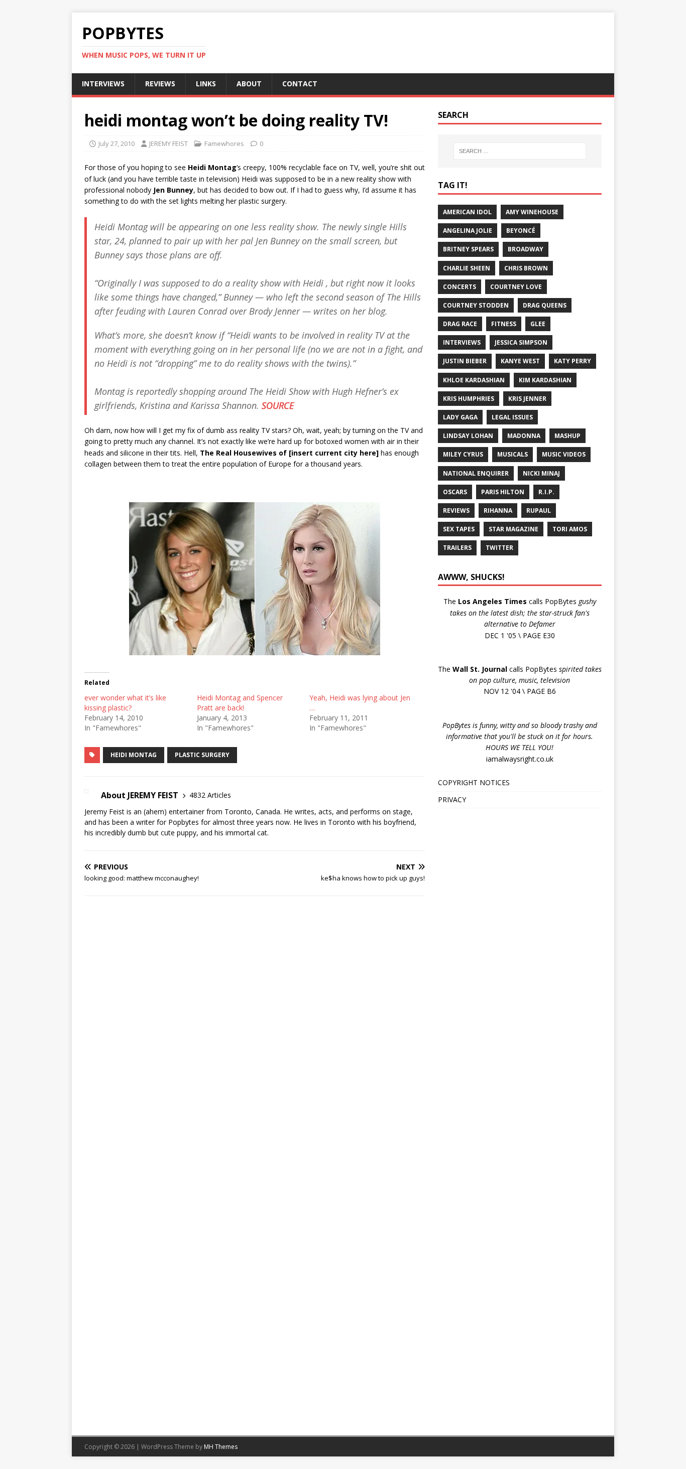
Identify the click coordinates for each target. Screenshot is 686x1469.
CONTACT (299, 83)
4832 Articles (210, 795)
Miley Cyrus (463, 454)
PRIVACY (452, 799)
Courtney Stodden (476, 305)
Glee (537, 324)
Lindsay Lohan (468, 435)
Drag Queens (544, 305)
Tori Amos (569, 529)
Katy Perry (572, 361)
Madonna (523, 435)
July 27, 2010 (116, 143)
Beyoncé (520, 230)
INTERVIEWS (103, 83)
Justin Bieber (465, 361)
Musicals (512, 454)
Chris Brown (526, 268)
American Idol (467, 212)
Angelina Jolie (467, 230)
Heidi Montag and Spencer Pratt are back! (240, 702)
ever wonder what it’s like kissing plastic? (125, 702)
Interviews (462, 342)
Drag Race (460, 324)
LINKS (206, 83)
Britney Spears (468, 249)
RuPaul (538, 510)
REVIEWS (160, 83)
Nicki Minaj (541, 473)
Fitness (503, 324)
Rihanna (498, 510)
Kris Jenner (527, 398)
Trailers (457, 547)
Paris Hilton (502, 492)
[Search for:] (520, 151)
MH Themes (221, 1446)
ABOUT (249, 83)
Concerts (459, 286)
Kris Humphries (468, 398)
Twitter (499, 547)
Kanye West (520, 361)
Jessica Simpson (521, 342)
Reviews (456, 510)
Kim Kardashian (545, 380)
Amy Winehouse (532, 212)
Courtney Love (516, 286)
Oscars (455, 492)
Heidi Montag (133, 755)
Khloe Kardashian (474, 380)
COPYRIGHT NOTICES (474, 782)
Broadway (525, 249)
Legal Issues (512, 417)
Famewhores (224, 143)
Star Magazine (513, 529)
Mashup (567, 435)
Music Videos (564, 454)
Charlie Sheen (466, 268)
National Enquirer (476, 473)
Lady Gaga (460, 417)
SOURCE (278, 405)
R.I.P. (546, 492)
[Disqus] (254, 1034)
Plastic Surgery (202, 755)
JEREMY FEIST (168, 143)
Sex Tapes (459, 529)
